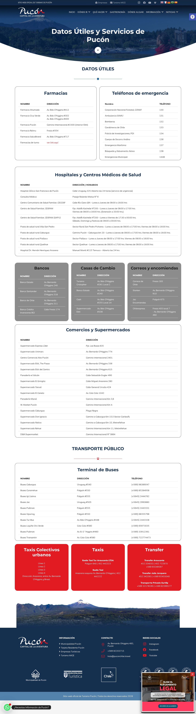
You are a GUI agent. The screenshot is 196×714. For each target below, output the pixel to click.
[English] (162, 2)
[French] (165, 2)
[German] (169, 2)
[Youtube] (146, 655)
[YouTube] (149, 2)
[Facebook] (144, 2)
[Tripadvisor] (133, 2)
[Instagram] (139, 2)
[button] (192, 16)
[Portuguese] (172, 2)
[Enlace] (31, 12)
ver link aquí (52, 142)
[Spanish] (175, 2)
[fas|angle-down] (98, 50)
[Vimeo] (155, 2)
